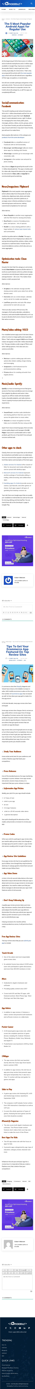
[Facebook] (6, 1328)
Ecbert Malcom (14, 33)
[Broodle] (12, 3)
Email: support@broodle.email (17, 1332)
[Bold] (4, 612)
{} (23, 612)
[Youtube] (20, 1328)
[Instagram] (15, 1328)
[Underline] (8, 612)
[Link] (21, 612)
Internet (24, 517)
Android (8, 19)
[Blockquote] (17, 612)
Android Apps (16, 517)
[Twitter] (10, 1328)
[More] (27, 525)
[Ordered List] (12, 612)
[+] (26, 612)
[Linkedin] (24, 1328)
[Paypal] (29, 1328)
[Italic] (6, 612)
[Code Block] (19, 612)
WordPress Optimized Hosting (20, 1386)
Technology (6, 520)
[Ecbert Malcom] (7, 33)
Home (3, 19)
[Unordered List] (15, 612)
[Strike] (10, 612)
